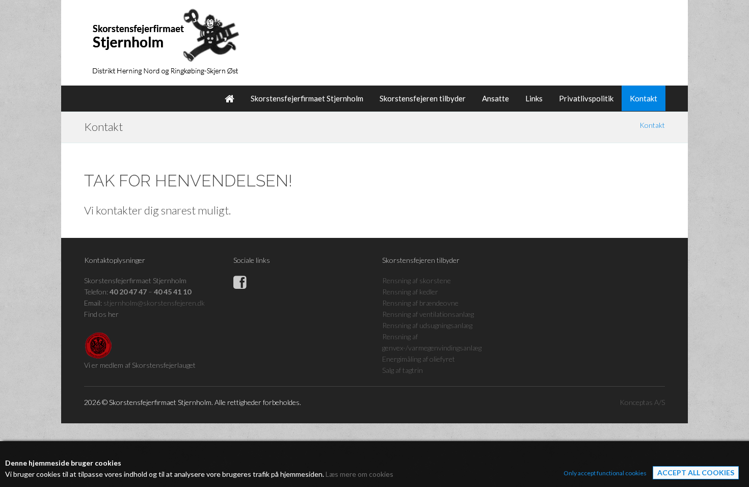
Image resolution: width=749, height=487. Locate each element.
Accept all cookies (695, 472)
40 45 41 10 (172, 291)
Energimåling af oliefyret (418, 359)
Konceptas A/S (642, 402)
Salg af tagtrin (402, 370)
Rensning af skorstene (416, 280)
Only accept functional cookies (605, 473)
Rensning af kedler (410, 291)
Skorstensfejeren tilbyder (423, 98)
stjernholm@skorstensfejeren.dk (154, 303)
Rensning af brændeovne (420, 303)
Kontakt (643, 98)
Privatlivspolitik (586, 98)
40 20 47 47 (128, 291)
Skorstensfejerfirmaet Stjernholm (307, 98)
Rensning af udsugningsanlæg (427, 325)
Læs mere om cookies (359, 474)
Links (534, 98)
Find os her (101, 314)
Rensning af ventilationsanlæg (428, 314)
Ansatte (495, 98)
